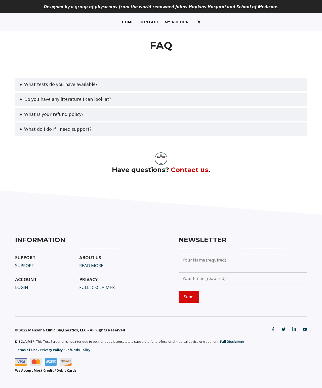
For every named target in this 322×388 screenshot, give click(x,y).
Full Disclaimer (232, 341)
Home (128, 22)
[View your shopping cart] (198, 22)
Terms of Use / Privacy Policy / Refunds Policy (52, 350)
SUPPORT (24, 265)
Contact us (189, 170)
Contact (149, 22)
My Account (178, 22)
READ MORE (91, 265)
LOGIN (21, 287)
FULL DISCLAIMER (97, 287)
